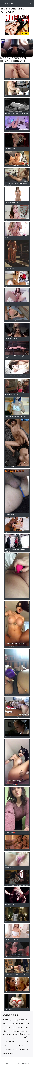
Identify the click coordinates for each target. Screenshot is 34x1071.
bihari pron (18, 1038)
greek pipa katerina (16, 1034)
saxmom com (20, 1027)
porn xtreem (21, 1042)
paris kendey (10, 1038)
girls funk (22, 1019)
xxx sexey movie (13, 1023)
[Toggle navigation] (30, 3)
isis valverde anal (11, 1031)
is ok (5, 1019)
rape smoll (12, 1020)
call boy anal (12, 1046)
